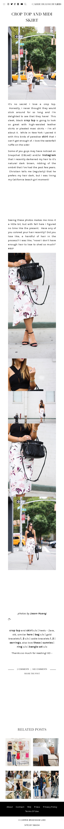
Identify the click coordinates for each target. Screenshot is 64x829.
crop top (29, 120)
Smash (36, 825)
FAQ (29, 807)
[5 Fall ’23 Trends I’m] (45, 798)
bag (37, 634)
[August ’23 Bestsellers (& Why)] (18, 798)
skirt (45, 136)
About (10, 807)
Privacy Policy (50, 807)
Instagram (49, 155)
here (30, 634)
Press (37, 807)
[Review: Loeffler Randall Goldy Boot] (45, 765)
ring (19, 646)
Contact (20, 807)
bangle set (36, 646)
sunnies (48, 642)
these (36, 642)
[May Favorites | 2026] (18, 765)
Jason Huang (38, 613)
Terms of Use (32, 811)
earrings (15, 642)
